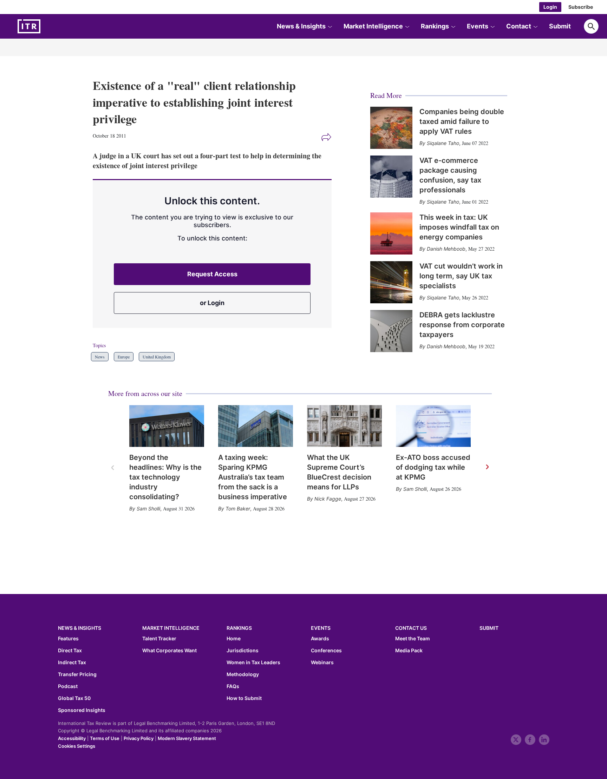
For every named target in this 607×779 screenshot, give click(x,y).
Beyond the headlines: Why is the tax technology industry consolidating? (165, 477)
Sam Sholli (148, 508)
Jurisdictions (243, 650)
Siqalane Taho (443, 143)
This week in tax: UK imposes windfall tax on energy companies (459, 227)
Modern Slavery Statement (187, 738)
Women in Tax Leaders (253, 662)
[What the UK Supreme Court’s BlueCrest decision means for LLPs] (344, 426)
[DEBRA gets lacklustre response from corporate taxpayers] (391, 331)
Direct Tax (70, 650)
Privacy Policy (139, 738)
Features (68, 638)
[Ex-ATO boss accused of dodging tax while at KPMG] (433, 426)
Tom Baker (238, 508)
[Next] (487, 467)
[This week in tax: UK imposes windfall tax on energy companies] (391, 233)
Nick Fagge (327, 499)
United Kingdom (157, 356)
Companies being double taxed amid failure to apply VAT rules (461, 121)
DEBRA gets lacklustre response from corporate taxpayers (462, 325)
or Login (212, 302)
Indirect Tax (72, 662)
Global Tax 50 (74, 698)
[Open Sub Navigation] (330, 26)
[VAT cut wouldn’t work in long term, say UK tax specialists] (391, 282)
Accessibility (72, 738)
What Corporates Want (169, 650)
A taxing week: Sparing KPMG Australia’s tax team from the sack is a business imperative (252, 477)
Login (550, 7)
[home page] (46, 26)
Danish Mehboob (446, 249)
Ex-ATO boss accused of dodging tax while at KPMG (433, 467)
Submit (560, 26)
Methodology (243, 674)
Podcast (68, 686)
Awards (320, 638)
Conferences (326, 650)
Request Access (212, 274)
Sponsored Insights (81, 710)
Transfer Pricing (77, 674)
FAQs (233, 686)
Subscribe (580, 7)
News (100, 356)
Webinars (322, 662)
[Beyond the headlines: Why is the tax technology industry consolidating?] (166, 426)
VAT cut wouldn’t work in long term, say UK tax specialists (461, 276)
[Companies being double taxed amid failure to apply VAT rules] (391, 128)
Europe (124, 356)
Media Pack (409, 650)
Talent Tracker (159, 638)
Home (234, 638)
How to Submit (244, 698)
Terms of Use (104, 738)
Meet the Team (412, 638)
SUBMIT (488, 628)
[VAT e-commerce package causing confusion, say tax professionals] (391, 177)
